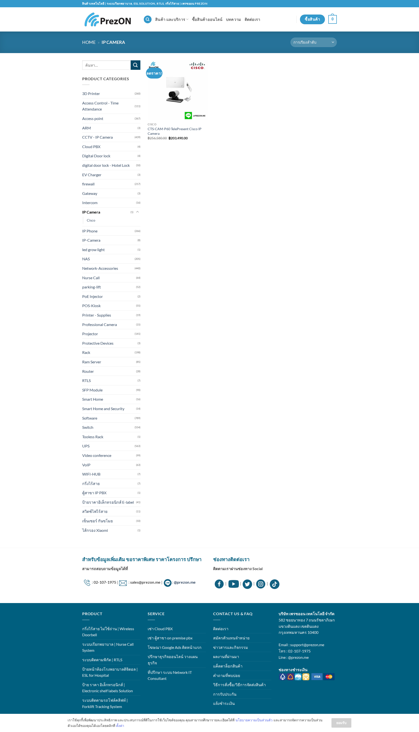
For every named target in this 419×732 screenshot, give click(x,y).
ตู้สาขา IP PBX (94, 492)
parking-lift (91, 287)
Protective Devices (97, 343)
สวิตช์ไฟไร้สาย (94, 511)
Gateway (89, 193)
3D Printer (91, 93)
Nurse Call (91, 277)
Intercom (89, 202)
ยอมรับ (341, 723)
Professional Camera (99, 324)
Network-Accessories (100, 268)
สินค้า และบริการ (170, 19)
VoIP (86, 464)
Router (88, 371)
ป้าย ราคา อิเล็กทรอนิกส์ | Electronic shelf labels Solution (107, 687)
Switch (87, 427)
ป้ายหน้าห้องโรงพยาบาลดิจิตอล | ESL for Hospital (110, 672)
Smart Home (92, 399)
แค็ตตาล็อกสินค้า (227, 666)
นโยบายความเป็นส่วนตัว (254, 720)
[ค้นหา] (148, 20)
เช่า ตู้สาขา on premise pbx (170, 638)
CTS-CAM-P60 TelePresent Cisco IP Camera (174, 131)
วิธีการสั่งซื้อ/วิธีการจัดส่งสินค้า (239, 684)
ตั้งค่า (120, 726)
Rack (86, 352)
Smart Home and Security (103, 408)
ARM (86, 128)
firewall (88, 184)
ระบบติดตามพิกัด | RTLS (102, 659)
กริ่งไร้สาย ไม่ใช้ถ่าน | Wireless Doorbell (108, 631)
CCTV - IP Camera (97, 137)
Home (89, 42)
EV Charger (91, 174)
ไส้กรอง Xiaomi (95, 530)
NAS (86, 258)
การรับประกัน (224, 694)
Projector (90, 333)
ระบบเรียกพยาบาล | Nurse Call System (108, 647)
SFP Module (92, 390)
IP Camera (91, 212)
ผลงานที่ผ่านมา (226, 656)
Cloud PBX (91, 146)
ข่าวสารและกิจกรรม (230, 647)
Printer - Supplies (96, 315)
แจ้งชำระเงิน (224, 703)
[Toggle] (137, 212)
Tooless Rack (92, 436)
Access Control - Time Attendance (100, 106)
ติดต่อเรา (252, 19)
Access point (92, 118)
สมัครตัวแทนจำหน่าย (231, 638)
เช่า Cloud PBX (160, 628)
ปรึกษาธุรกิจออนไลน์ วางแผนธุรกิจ (173, 659)
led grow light (93, 249)
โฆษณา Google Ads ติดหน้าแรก (174, 647)
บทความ (233, 19)
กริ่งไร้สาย (91, 483)
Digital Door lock (96, 155)
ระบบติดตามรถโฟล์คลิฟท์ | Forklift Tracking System (105, 703)
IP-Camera (91, 240)
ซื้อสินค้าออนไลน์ (207, 19)
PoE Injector (92, 296)
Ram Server (91, 361)
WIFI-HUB (91, 474)
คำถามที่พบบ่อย (226, 675)
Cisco (91, 220)
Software (89, 418)
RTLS (86, 380)
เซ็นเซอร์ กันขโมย (97, 520)
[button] (332, 19)
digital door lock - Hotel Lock (106, 165)
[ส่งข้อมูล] (135, 65)
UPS (85, 446)
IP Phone (89, 231)
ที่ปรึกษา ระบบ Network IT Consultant (170, 675)
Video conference (96, 455)
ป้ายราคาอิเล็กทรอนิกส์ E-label (108, 502)
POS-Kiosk (91, 305)
